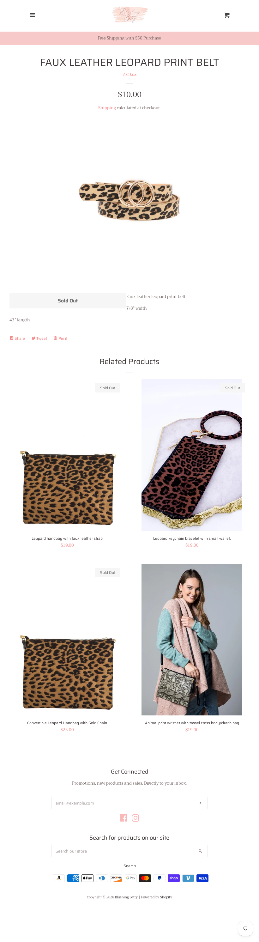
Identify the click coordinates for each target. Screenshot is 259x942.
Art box (129, 74)
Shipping (107, 108)
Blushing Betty (126, 897)
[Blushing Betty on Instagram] (135, 819)
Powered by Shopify (156, 897)
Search (129, 866)
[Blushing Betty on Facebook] (124, 819)
